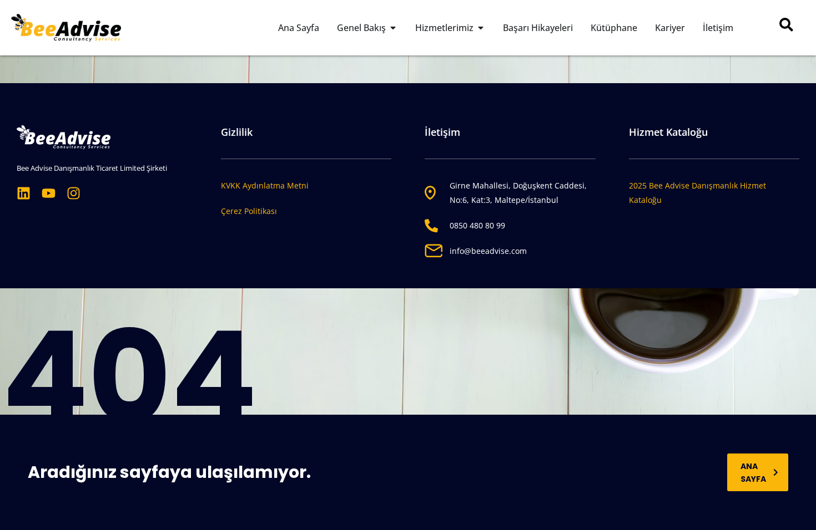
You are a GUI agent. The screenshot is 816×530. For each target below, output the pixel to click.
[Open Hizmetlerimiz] (480, 27)
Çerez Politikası (249, 211)
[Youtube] (49, 193)
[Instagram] (73, 193)
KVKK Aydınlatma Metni (265, 185)
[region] (408, 497)
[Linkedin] (24, 193)
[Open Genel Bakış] (393, 27)
